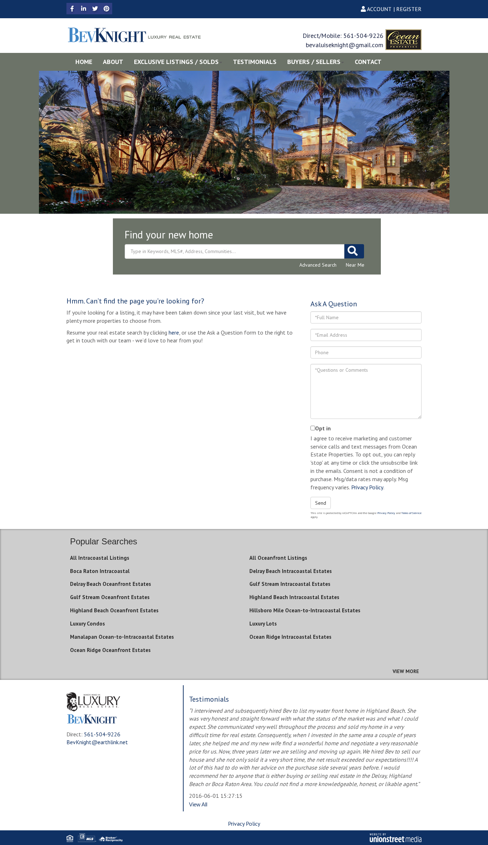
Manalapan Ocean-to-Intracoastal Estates (122, 636)
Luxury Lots (263, 623)
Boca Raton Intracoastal (100, 571)
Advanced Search (318, 265)
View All (198, 804)
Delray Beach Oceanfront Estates (110, 583)
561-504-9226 (363, 35)
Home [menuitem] (83, 62)
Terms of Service (411, 513)
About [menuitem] (113, 62)
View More (406, 671)
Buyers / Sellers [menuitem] (313, 62)
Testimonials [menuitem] (255, 62)
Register (409, 9)
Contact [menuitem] (368, 62)
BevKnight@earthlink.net (97, 742)
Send (320, 503)
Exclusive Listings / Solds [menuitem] (176, 62)
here (174, 332)
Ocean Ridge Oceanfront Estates (110, 650)
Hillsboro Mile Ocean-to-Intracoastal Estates (304, 610)
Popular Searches (103, 541)
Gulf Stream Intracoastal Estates (289, 583)
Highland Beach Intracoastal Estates (294, 597)
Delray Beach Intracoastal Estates (290, 571)
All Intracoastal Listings (99, 557)
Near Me (355, 265)
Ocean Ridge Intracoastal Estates (290, 636)
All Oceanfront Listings (278, 557)
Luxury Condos (87, 623)
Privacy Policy (367, 487)
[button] (354, 251)
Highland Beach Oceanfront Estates (114, 610)
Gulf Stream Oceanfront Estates (110, 597)
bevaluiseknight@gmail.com (344, 45)
